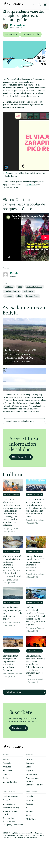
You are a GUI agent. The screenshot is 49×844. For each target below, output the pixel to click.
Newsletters (31, 774)
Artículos (7, 767)
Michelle (14, 273)
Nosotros (30, 759)
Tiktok (29, 815)
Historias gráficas (34, 287)
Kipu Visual (31, 184)
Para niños (7, 800)
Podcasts (7, 763)
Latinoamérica (32, 296)
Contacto (30, 763)
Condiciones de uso (34, 785)
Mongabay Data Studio (13, 825)
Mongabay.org (9, 804)
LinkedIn (29, 796)
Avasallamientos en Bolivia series (20, 421)
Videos (6, 759)
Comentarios (11, 34)
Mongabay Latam (18, 25)
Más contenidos (10, 782)
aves (20, 287)
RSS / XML (31, 819)
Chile (22, 28)
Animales (9, 287)
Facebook (30, 811)
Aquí (5, 173)
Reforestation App (11, 808)
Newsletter (17, 728)
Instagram (30, 800)
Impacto (29, 770)
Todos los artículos (13, 692)
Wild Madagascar (10, 796)
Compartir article (31, 34)
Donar (28, 767)
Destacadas (8, 778)
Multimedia (28, 291)
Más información (19, 457)
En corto (6, 774)
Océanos (8, 296)
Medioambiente (12, 291)
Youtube (29, 804)
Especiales (7, 770)
